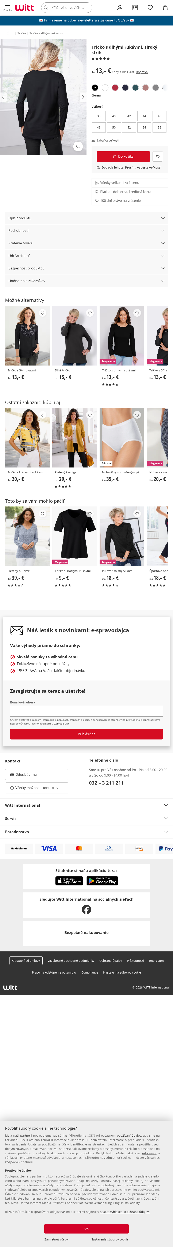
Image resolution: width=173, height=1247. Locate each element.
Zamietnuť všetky (57, 1239)
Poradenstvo (17, 831)
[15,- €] (74, 336)
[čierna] (95, 87)
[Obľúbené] (150, 7)
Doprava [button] (142, 72)
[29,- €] (74, 437)
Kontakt (12, 760)
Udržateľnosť (19, 255)
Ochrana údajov (110, 961)
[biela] (105, 87)
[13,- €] (27, 336)
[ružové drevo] (145, 87)
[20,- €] (27, 437)
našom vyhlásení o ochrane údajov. (125, 1212)
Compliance (89, 972)
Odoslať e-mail (31, 775)
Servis (10, 818)
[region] (86, 1184)
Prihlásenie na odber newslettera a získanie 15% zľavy (86, 20)
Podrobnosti (18, 230)
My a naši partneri (18, 1135)
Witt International (22, 805)
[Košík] (165, 7)
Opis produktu (19, 218)
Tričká (22, 33)
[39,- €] (27, 536)
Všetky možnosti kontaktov (36, 787)
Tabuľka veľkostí (108, 140)
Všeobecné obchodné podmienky (71, 961)
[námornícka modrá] (125, 87)
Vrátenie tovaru (20, 243)
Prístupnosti (135, 961)
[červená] (115, 87)
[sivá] (155, 87)
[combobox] (73, 8)
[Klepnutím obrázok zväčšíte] (78, 146)
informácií (149, 1153)
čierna (96, 95)
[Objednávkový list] (135, 7)
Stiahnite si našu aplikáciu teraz (86, 870)
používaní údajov (129, 1135)
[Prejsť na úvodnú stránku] (24, 7)
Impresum (156, 961)
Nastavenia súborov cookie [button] (122, 972)
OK (86, 1229)
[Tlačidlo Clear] (87, 7)
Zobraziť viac (61, 723)
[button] (7, 7)
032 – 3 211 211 (106, 783)
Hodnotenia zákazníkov (26, 281)
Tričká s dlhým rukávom (46, 33)
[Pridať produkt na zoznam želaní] (158, 156)
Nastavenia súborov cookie (109, 1239)
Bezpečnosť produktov (26, 268)
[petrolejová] (135, 87)
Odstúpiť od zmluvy (26, 961)
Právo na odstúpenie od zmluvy (54, 972)
